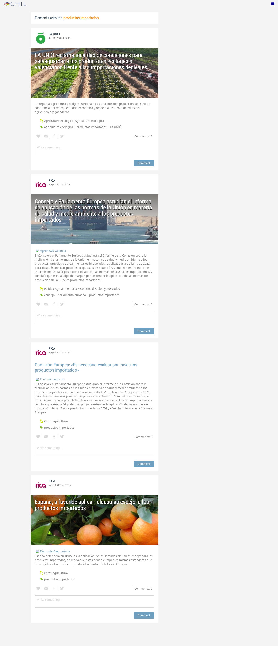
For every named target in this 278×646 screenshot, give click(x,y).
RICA (52, 180)
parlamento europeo (72, 295)
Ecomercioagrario (52, 379)
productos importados (91, 127)
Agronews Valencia (53, 251)
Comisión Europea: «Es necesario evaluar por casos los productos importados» (86, 367)
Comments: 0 (143, 136)
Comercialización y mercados (100, 289)
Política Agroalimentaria (60, 289)
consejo (49, 295)
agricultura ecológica (58, 127)
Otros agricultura (56, 421)
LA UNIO (54, 34)
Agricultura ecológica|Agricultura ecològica (74, 121)
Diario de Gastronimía (55, 551)
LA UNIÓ (115, 127)
